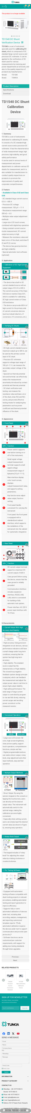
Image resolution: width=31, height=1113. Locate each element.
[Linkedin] (9, 1034)
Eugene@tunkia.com (14, 1100)
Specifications (8, 90)
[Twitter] (13, 1034)
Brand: (4, 78)
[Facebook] (4, 1034)
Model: (4, 75)
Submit (6, 1072)
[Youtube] (18, 1034)
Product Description (10, 86)
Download (7, 94)
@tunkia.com (15, 1097)
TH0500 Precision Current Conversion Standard (9, 985)
